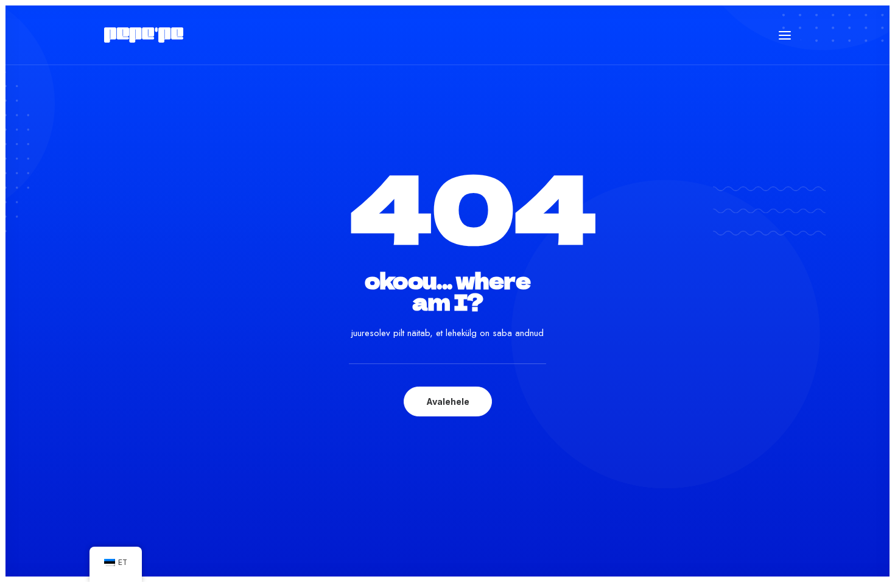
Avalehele (447, 401)
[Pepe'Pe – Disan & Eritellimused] (143, 35)
